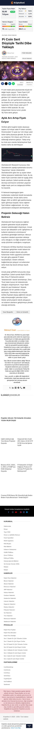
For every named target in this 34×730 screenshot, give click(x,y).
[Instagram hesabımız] (10, 727)
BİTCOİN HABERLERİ (9, 19)
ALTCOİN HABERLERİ (9, 23)
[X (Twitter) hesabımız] (6, 727)
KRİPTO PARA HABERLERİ (11, 15)
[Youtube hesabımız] (13, 727)
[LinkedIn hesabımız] (23, 727)
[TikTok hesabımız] (17, 727)
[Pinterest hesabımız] (20, 727)
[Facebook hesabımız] (3, 727)
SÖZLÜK (5, 30)
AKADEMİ (5, 27)
